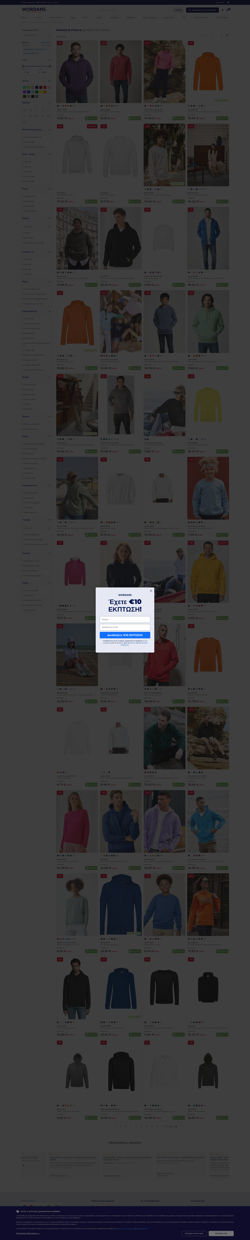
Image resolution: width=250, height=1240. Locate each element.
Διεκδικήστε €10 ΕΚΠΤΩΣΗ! (125, 635)
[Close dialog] (151, 590)
